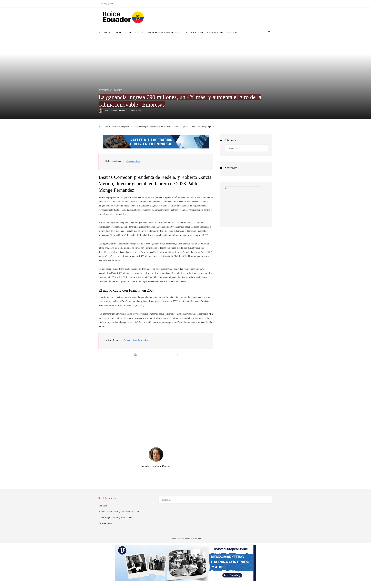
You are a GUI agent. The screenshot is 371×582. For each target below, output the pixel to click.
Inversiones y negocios (110, 90)
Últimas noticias (133, 161)
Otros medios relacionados (136, 340)
